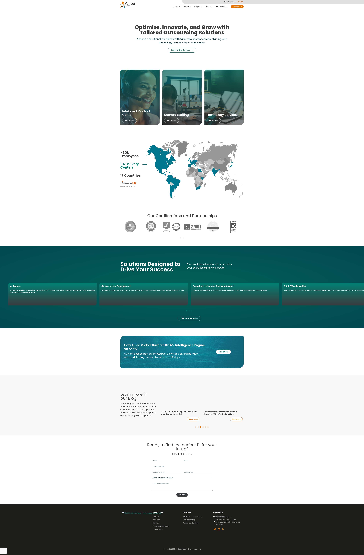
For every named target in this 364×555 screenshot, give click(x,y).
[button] (180, 238)
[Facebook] (215, 529)
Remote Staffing (176, 115)
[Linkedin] (219, 529)
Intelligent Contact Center (136, 113)
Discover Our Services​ (180, 50)
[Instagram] (223, 529)
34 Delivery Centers (129, 166)
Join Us (240, 2)
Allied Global (158, 513)
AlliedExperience (230, 2)
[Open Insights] (201, 7)
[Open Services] (190, 7)
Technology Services (222, 115)
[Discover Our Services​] (193, 50)
